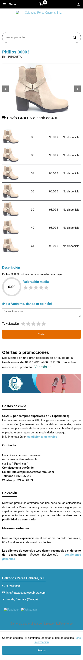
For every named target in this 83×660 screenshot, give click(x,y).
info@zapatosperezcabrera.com (26, 592)
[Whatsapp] (29, 609)
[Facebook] (11, 609)
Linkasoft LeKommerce (58, 623)
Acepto (41, 650)
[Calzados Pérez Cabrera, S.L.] (41, 21)
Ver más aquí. (44, 367)
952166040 (13, 586)
